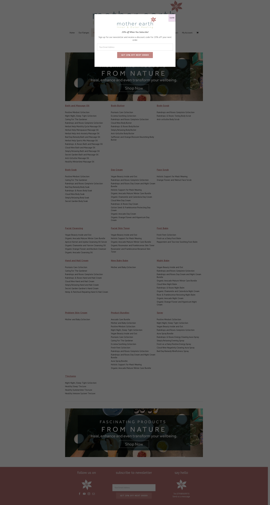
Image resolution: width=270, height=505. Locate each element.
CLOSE (172, 18)
